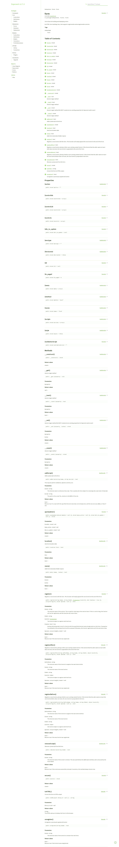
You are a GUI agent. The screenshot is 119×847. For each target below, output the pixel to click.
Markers (14, 72)
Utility (15, 48)
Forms (15, 26)
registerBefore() (51, 152)
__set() (49, 108)
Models (15, 21)
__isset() (49, 102)
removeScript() (51, 159)
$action (49, 42)
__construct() (50, 93)
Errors (14, 70)
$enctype (49, 59)
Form (57, 9)
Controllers (17, 17)
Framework (15, 13)
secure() (49, 165)
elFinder (14, 45)
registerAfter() (51, 145)
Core (13, 15)
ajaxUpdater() (50, 124)
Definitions (16, 19)
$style (48, 86)
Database (16, 28)
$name (48, 79)
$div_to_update (51, 56)
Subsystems (15, 24)
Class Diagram (16, 66)
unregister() (50, 174)
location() (49, 128)
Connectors (17, 50)
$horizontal (50, 63)
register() (49, 139)
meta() (49, 133)
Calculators (17, 41)
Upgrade (16, 59)
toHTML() (49, 168)
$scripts (49, 83)
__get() (49, 96)
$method (49, 76)
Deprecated (15, 68)
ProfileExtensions (18, 43)
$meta (48, 73)
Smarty (14, 52)
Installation (15, 57)
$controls (49, 53)
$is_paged (49, 69)
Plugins (16, 55)
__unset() (49, 113)
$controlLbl (50, 49)
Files (13, 77)
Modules (14, 33)
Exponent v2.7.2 (18, 4)
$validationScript (51, 90)
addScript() (50, 119)
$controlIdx (50, 46)
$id (47, 66)
